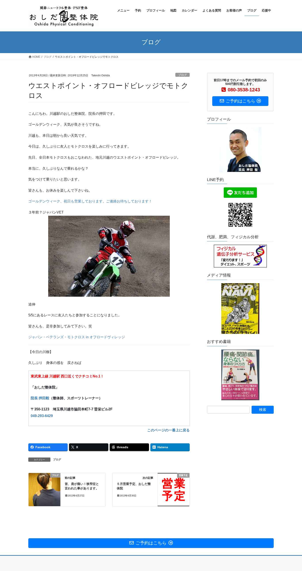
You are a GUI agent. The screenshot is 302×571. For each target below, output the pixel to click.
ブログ (182, 75)
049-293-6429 (42, 416)
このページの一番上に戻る (168, 430)
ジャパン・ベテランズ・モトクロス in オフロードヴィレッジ (76, 337)
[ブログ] (44, 489)
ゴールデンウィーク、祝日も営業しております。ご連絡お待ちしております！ (90, 201)
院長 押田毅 (40, 398)
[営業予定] (173, 489)
